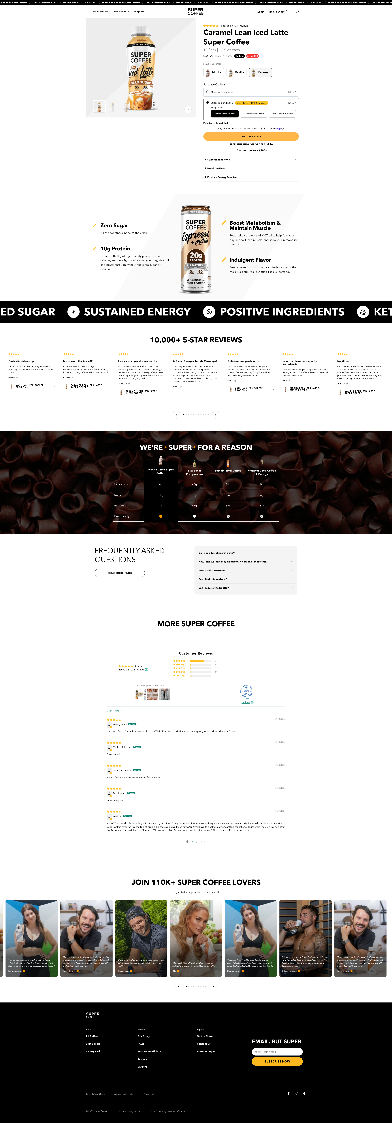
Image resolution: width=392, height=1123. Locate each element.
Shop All (138, 11)
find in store (277, 11)
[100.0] (246, 691)
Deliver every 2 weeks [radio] (225, 113)
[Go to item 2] (113, 107)
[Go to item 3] (126, 107)
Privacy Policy (150, 1094)
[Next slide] (215, 414)
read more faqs (120, 572)
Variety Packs (94, 1051)
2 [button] (192, 842)
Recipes (142, 1059)
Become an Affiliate (149, 1051)
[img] (114, 719)
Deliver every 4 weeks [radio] (253, 113)
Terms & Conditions (95, 1094)
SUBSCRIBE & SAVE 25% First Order (71, 2)
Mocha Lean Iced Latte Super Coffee (304, 389)
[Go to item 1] (99, 107)
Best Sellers (121, 11)
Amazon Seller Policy (124, 1094)
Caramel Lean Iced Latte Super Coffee (86, 386)
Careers (142, 1066)
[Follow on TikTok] (304, 1094)
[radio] (251, 92)
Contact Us (204, 1043)
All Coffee (92, 1036)
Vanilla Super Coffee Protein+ (29, 386)
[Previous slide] (176, 414)
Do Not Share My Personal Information (168, 1111)
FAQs (141, 1043)
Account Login (206, 1051)
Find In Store (205, 1036)
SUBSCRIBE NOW (277, 1061)
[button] (211, 25)
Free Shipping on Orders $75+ (30, 2)
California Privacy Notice (128, 1111)
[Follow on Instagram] (296, 1094)
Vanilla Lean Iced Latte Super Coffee (360, 392)
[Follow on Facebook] (288, 1094)
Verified (246, 702)
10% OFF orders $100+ (108, 2)
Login (260, 11)
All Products (100, 11)
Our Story (144, 1036)
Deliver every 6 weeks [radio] (282, 113)
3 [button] (197, 842)
